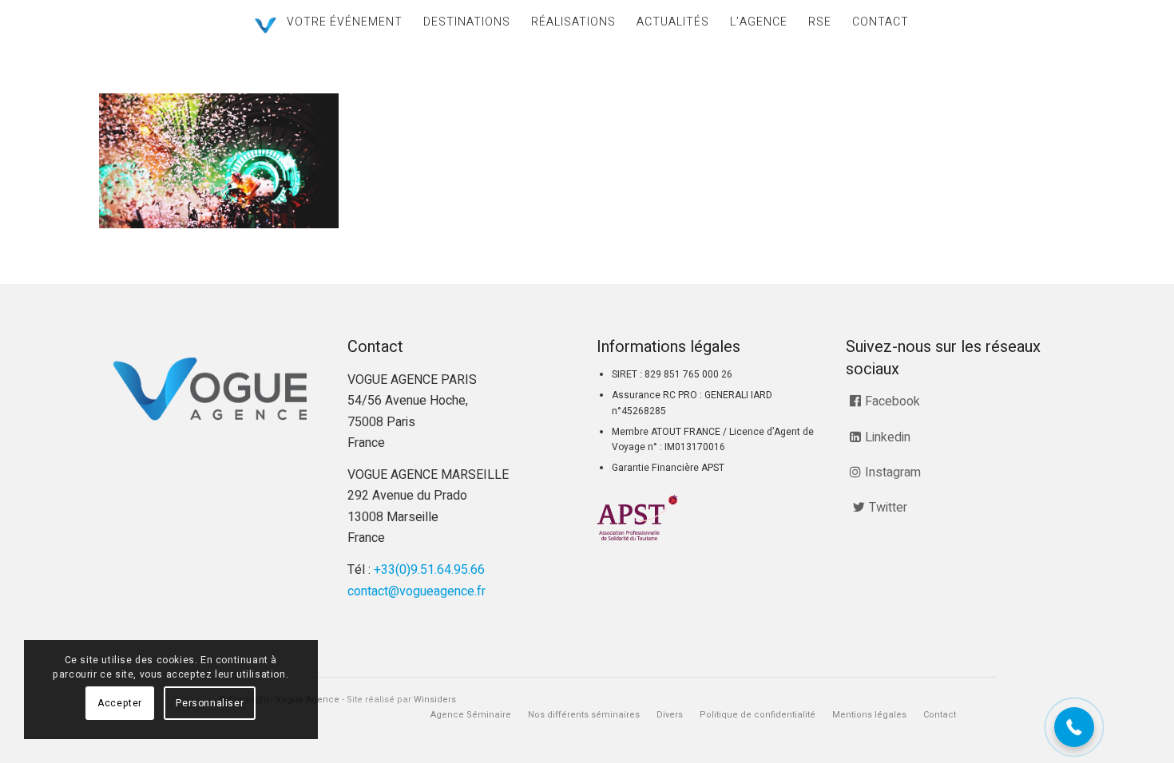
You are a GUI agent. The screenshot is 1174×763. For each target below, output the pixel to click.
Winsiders (435, 699)
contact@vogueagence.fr (416, 591)
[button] (1074, 727)
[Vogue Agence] (265, 26)
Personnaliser (210, 703)
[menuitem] (344, 22)
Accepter (119, 703)
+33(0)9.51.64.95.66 (429, 569)
